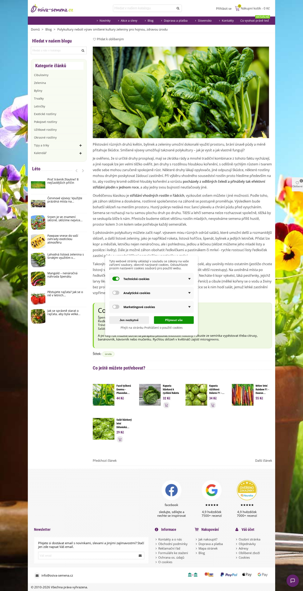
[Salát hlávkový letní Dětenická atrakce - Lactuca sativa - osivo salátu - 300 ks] (103, 428)
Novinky (105, 20)
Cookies (244, 557)
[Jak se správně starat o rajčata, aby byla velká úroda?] (38, 316)
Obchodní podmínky (173, 544)
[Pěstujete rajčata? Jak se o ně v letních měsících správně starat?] (38, 297)
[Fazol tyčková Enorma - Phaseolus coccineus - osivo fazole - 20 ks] (103, 394)
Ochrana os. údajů (171, 557)
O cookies (165, 562)
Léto (36, 168)
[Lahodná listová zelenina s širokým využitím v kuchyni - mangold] (38, 260)
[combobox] (144, 8)
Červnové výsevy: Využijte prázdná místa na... (64, 200)
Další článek (263, 460)
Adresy (243, 548)
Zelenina (40, 83)
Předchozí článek (105, 460)
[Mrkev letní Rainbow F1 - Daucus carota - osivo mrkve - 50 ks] (243, 394)
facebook (171, 505)
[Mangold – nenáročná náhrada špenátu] (38, 279)
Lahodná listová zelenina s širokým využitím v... (65, 256)
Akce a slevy (129, 20)
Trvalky (39, 98)
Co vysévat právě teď (254, 19)
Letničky (39, 106)
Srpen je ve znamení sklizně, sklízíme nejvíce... (65, 218)
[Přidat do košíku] (166, 405)
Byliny (38, 91)
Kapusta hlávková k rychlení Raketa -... (171, 391)
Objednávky (247, 544)
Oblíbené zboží (249, 553)
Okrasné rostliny (45, 137)
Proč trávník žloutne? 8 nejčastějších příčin (63, 181)
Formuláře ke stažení (173, 553)
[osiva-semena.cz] (55, 8)
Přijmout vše (174, 320)
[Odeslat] (178, 8)
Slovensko (204, 20)
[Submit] (140, 555)
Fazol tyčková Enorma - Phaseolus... (123, 389)
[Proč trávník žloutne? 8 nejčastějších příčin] (38, 185)
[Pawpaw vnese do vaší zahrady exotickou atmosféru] (38, 241)
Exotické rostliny (45, 114)
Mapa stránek (208, 548)
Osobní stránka (249, 539)
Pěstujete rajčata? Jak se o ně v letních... (65, 293)
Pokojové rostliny (45, 122)
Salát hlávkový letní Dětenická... (124, 423)
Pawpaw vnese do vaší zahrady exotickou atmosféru (62, 239)
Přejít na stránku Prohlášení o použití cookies (152, 328)
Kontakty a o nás (170, 539)
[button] (76, 170)
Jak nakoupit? (207, 539)
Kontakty (228, 20)
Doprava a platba (176, 20)
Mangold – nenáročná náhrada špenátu (62, 275)
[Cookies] (237, 557)
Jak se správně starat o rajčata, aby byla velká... (63, 312)
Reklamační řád (169, 548)
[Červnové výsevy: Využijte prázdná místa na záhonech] (38, 204)
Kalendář (40, 153)
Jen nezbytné (129, 320)
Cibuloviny (41, 75)
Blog (151, 20)
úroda (108, 354)
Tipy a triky (41, 145)
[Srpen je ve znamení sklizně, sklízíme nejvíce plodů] (38, 222)
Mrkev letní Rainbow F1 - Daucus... (262, 389)
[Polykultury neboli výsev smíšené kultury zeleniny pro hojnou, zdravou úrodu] (181, 92)
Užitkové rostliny (45, 130)
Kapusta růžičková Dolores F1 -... (216, 389)
